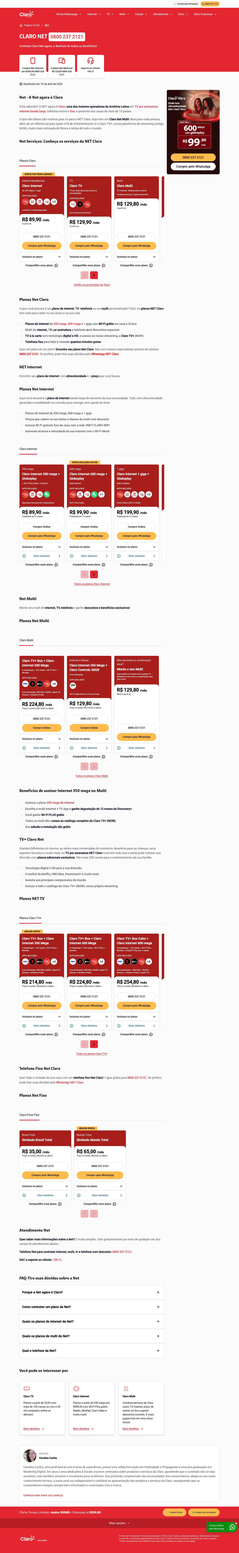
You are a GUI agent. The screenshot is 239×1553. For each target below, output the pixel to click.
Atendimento (160, 14)
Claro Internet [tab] (28, 449)
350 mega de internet (60, 802)
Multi (122, 14)
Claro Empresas (203, 14)
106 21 (57, 1259)
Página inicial (32, 25)
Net (47, 25)
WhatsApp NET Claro (69, 1082)
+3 (54, 201)
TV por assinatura (146, 106)
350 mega (59, 323)
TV (108, 14)
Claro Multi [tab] (26, 640)
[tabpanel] (91, 229)
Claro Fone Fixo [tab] (29, 1115)
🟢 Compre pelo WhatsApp (204, 1512)
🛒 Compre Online (174, 1512)
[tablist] (91, 162)
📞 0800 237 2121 (210, 4)
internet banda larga (32, 111)
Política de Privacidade (129, 1536)
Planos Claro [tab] (27, 160)
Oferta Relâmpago (67, 14)
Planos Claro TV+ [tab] (30, 918)
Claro (181, 14)
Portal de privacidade (150, 1536)
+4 (54, 683)
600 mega (74, 323)
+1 (101, 494)
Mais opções (117, 1523)
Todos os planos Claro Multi (92, 776)
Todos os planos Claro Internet (92, 584)
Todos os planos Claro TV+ (91, 1053)
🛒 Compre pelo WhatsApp (186, 4)
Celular (139, 14)
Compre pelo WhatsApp (42, 245)
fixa (72, 111)
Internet (92, 14)
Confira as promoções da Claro (92, 284)
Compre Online (41, 526)
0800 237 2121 (67, 37)
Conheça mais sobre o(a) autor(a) (43, 1495)
